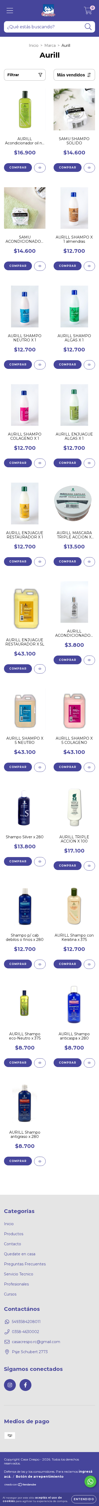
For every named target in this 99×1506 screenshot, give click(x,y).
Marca (50, 45)
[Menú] (10, 11)
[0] (88, 12)
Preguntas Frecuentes (25, 1264)
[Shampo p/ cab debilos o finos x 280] (40, 964)
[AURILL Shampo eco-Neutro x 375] (40, 1063)
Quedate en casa (19, 1254)
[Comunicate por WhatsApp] (90, 1481)
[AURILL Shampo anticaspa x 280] (89, 1063)
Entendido (84, 1499)
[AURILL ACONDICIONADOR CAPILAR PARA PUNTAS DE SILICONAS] (89, 660)
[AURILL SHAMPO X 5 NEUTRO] (40, 767)
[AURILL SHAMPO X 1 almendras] (89, 266)
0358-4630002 (25, 1331)
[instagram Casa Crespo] (10, 1385)
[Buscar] (88, 27)
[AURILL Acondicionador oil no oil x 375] (40, 167)
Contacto (12, 1244)
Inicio (34, 45)
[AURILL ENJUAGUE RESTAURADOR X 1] (40, 561)
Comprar (67, 167)
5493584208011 (26, 1321)
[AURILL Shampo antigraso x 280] (40, 1161)
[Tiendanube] (20, 1485)
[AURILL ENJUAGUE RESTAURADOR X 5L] (40, 669)
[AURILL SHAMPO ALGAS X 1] (89, 364)
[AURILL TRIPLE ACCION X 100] (89, 866)
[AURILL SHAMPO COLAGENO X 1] (40, 463)
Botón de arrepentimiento (40, 1476)
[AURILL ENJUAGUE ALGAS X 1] (89, 463)
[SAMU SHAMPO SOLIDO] (89, 167)
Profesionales (16, 1284)
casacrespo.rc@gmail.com (36, 1341)
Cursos (10, 1294)
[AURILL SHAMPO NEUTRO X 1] (40, 364)
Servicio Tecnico (18, 1274)
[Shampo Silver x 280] (40, 861)
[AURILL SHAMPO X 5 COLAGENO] (89, 767)
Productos (13, 1234)
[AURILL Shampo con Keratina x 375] (89, 964)
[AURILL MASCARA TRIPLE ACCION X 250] (89, 561)
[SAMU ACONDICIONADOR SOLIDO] (40, 266)
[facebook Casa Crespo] (25, 1385)
